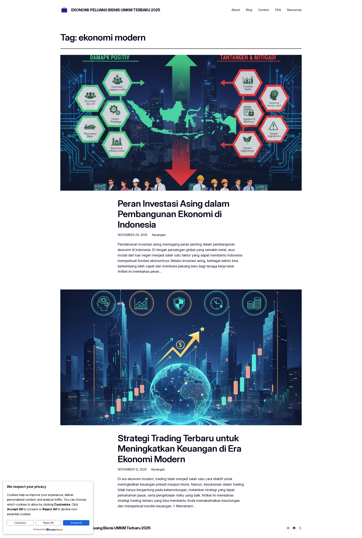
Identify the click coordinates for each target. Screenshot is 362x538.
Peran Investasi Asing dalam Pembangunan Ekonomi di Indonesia (173, 213)
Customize (20, 522)
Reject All (48, 522)
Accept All (76, 522)
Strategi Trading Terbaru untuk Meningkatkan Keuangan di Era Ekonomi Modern (179, 448)
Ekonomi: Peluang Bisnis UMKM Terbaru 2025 (115, 10)
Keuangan (159, 235)
